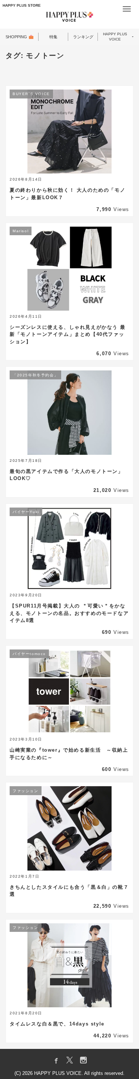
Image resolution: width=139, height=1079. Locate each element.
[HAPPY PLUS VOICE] (69, 18)
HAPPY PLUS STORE (22, 5)
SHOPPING (16, 37)
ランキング (83, 37)
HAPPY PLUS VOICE (115, 37)
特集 (53, 37)
